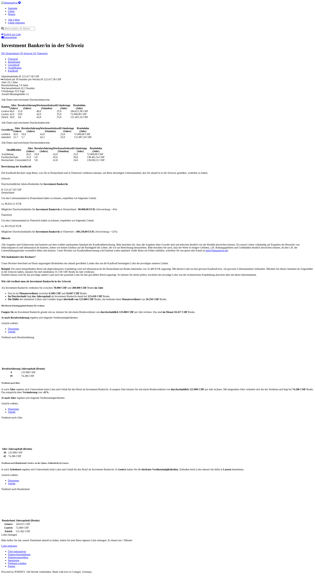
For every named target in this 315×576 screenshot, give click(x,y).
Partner (11, 566)
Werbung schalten (17, 563)
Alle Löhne (14, 19)
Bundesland (14, 62)
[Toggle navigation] (19, 2)
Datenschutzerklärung (19, 554)
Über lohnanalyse (17, 551)
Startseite (12, 8)
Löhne (11, 11)
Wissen (11, 14)
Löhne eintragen (16, 22)
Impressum (13, 560)
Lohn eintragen (9, 545)
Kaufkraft (13, 70)
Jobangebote (10, 37)
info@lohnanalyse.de (217, 250)
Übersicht (13, 59)
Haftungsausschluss (18, 557)
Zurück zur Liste (12, 34)
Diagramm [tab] (13, 328)
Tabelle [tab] (11, 331)
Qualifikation (14, 67)
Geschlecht (13, 65)
